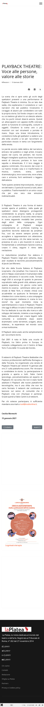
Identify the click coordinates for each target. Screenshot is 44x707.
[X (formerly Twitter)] (40, 89)
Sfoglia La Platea (8, 679)
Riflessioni (5, 82)
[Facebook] (29, 89)
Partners (5, 683)
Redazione (6, 674)
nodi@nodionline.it (28, 404)
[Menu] (40, 3)
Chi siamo (6, 666)
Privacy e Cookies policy (11, 688)
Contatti (5, 670)
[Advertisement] (22, 29)
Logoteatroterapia (13, 545)
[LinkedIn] (35, 89)
